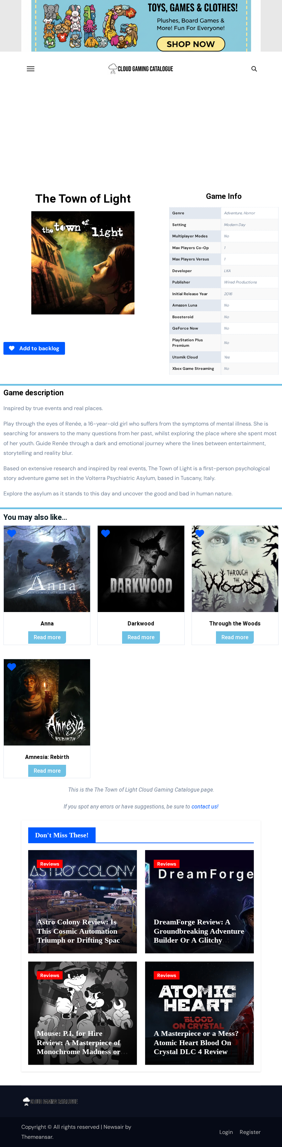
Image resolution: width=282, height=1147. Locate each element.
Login (226, 1132)
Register (250, 1132)
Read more (47, 637)
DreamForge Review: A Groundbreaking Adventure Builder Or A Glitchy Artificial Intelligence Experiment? (199, 940)
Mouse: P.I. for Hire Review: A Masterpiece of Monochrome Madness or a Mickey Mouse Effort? (81, 1047)
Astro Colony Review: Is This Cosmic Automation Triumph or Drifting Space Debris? (80, 935)
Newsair (114, 1126)
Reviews (49, 864)
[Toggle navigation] (30, 68)
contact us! (204, 806)
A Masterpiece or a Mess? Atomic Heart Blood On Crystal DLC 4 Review (196, 1042)
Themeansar (36, 1136)
